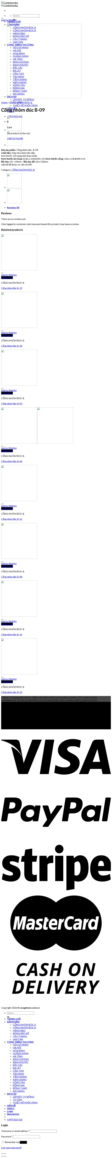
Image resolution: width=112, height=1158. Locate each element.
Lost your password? (11, 1147)
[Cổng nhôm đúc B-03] (19, 384)
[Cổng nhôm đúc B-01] (14, 129)
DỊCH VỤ (11, 1093)
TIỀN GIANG (20, 1076)
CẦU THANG (20, 1036)
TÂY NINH (18, 1073)
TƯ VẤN (17, 1099)
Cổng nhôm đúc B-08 (11, 576)
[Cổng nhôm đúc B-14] (19, 615)
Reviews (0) (13, 207)
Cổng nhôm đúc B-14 (11, 634)
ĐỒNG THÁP (20, 1088)
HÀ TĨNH (18, 1056)
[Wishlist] (2, 18)
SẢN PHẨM (13, 1021)
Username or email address (15, 1130)
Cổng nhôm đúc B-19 (11, 288)
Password (7, 1136)
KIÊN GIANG (20, 1079)
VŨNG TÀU (19, 1082)
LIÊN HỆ (11, 1105)
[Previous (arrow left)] (2, 1156)
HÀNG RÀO (19, 1030)
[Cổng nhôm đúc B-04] (37, 442)
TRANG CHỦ (14, 21)
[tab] (59, 207)
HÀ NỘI (17, 1047)
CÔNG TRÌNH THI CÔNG (20, 1041)
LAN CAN (18, 1039)
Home (4, 102)
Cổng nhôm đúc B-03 (11, 403)
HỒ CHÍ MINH (20, 1044)
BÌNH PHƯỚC (20, 1062)
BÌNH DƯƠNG (21, 1059)
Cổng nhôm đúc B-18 (11, 345)
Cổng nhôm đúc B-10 (11, 692)
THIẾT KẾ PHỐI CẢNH (25, 105)
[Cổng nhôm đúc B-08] (19, 558)
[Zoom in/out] (5, 1153)
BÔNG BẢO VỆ (21, 1033)
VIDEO (10, 1108)
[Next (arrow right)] (5, 1156)
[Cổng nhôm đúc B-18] (19, 327)
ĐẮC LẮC (18, 1065)
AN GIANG (18, 1091)
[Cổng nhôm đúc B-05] (14, 144)
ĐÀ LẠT (17, 1068)
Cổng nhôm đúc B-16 (11, 519)
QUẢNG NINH (21, 1053)
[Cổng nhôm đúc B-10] (19, 673)
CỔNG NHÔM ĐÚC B (20, 102)
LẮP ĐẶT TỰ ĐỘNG (23, 99)
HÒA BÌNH (19, 1050)
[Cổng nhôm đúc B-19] (19, 269)
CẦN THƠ (18, 1070)
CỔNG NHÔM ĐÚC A (24, 1024)
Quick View (7, 277)
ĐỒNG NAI (19, 1085)
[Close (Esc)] (2, 1153)
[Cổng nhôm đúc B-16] (19, 500)
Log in (23, 1142)
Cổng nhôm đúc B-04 (11, 461)
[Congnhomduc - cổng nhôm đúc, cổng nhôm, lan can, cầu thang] (9, 4)
